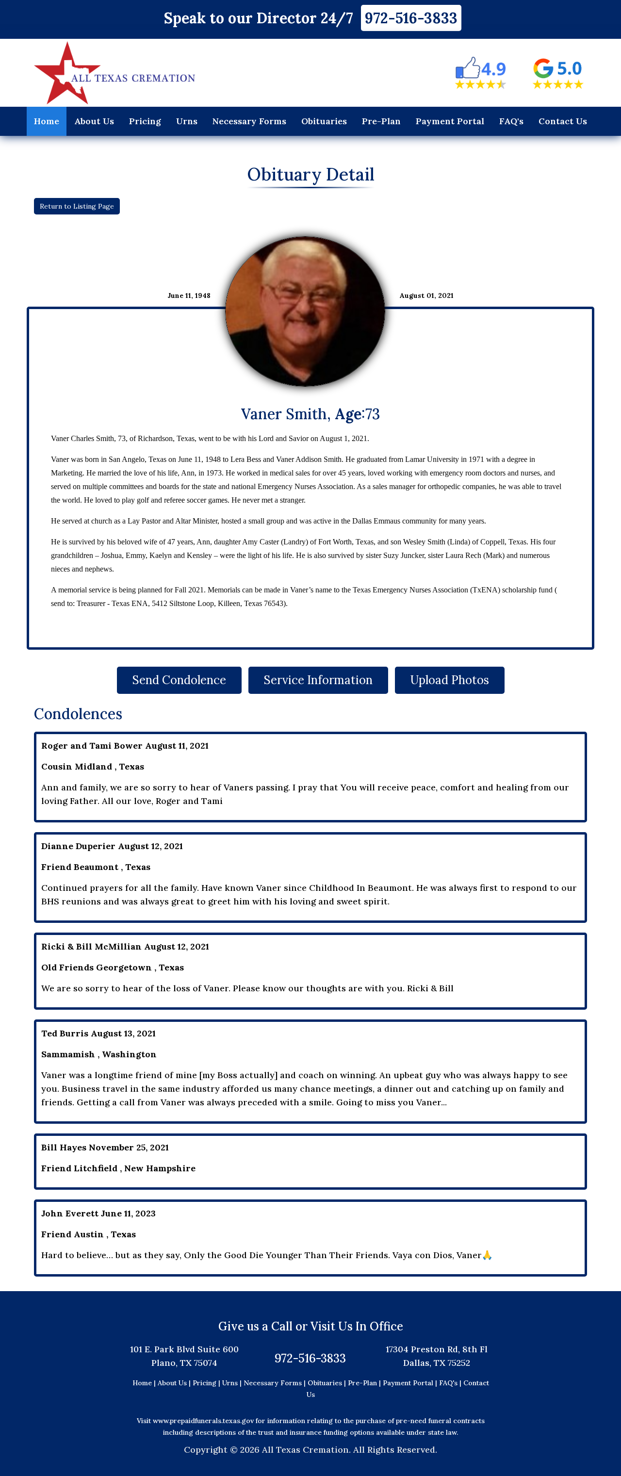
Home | (144, 1382)
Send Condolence (179, 680)
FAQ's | (451, 1382)
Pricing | (207, 1382)
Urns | (233, 1382)
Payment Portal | (411, 1382)
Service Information (318, 680)
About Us (94, 121)
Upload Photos (449, 680)
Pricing (145, 121)
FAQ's (511, 121)
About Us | (174, 1382)
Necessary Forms (249, 121)
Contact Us (563, 121)
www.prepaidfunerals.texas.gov (203, 1420)
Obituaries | (328, 1382)
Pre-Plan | (365, 1382)
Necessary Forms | (276, 1382)
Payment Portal (450, 121)
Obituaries (324, 121)
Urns (186, 121)
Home (46, 121)
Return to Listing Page (77, 206)
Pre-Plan (381, 121)
